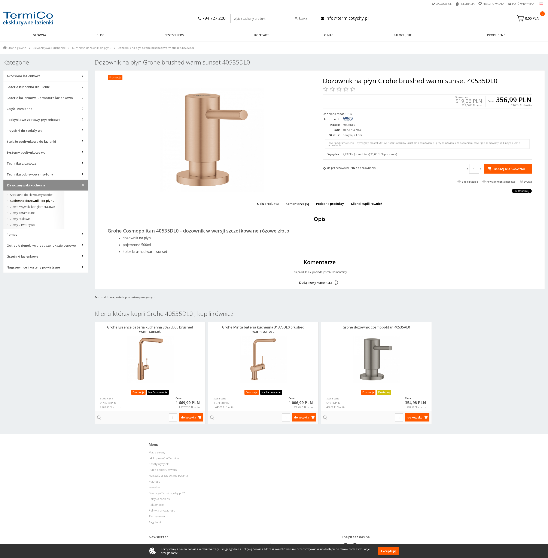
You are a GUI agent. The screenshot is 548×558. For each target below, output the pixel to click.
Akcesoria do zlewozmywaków (31, 195)
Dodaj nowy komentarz (315, 282)
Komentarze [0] (297, 204)
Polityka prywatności (162, 510)
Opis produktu (268, 204)
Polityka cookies (159, 499)
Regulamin (155, 522)
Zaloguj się (444, 4)
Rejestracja (467, 4)
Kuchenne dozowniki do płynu (91, 48)
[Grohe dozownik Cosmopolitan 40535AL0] (376, 359)
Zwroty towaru (158, 516)
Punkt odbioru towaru (163, 469)
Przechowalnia (493, 4)
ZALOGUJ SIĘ (402, 35)
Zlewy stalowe (20, 219)
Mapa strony (157, 452)
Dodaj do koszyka (509, 168)
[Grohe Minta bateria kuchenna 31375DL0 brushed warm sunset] (263, 359)
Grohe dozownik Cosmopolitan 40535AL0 (376, 327)
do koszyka (188, 417)
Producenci (496, 35)
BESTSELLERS (174, 35)
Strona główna (16, 48)
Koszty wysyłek (159, 464)
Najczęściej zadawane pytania (168, 475)
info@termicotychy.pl (346, 18)
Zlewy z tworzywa (22, 225)
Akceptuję (388, 551)
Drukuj (528, 181)
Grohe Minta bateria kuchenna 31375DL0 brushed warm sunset (263, 329)
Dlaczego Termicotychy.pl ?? (167, 493)
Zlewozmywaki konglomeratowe (32, 207)
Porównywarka (523, 4)
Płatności (154, 481)
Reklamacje (156, 504)
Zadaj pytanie (470, 181)
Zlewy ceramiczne (22, 213)
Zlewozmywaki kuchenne (49, 48)
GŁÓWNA (39, 35)
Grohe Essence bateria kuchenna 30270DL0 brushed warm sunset (150, 329)
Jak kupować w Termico (164, 458)
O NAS (328, 35)
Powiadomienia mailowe (501, 181)
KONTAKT (261, 35)
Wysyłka (154, 487)
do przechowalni (338, 168)
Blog (100, 35)
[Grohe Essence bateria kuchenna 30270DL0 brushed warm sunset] (150, 359)
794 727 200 (213, 18)
